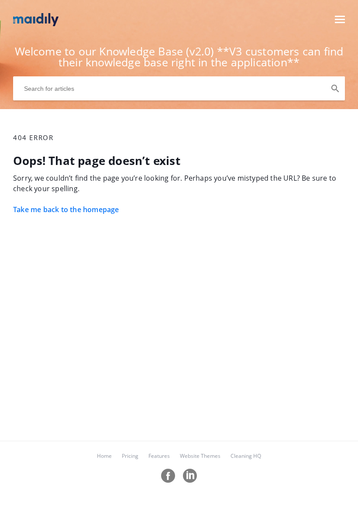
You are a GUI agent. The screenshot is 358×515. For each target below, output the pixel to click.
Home (104, 456)
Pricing (130, 456)
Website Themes (200, 456)
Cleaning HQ (246, 456)
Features (159, 456)
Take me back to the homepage (66, 209)
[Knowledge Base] (36, 23)
